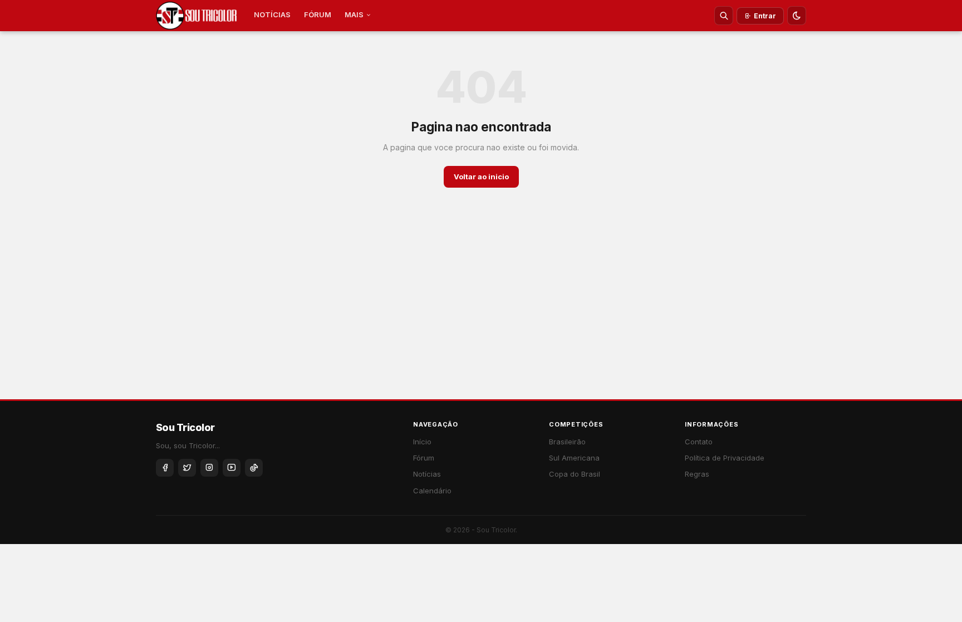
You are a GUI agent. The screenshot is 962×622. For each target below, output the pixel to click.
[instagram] (209, 468)
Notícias (427, 473)
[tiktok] (254, 468)
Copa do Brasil (574, 473)
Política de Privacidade (724, 457)
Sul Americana (574, 457)
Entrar (765, 16)
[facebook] (165, 468)
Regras (697, 473)
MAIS (354, 14)
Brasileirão (567, 441)
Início (422, 441)
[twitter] (187, 468)
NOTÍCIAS (272, 14)
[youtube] (231, 468)
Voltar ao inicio (481, 176)
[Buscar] (723, 15)
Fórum (423, 457)
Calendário (432, 490)
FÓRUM (317, 14)
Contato (699, 441)
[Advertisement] (481, 316)
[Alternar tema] (796, 15)
